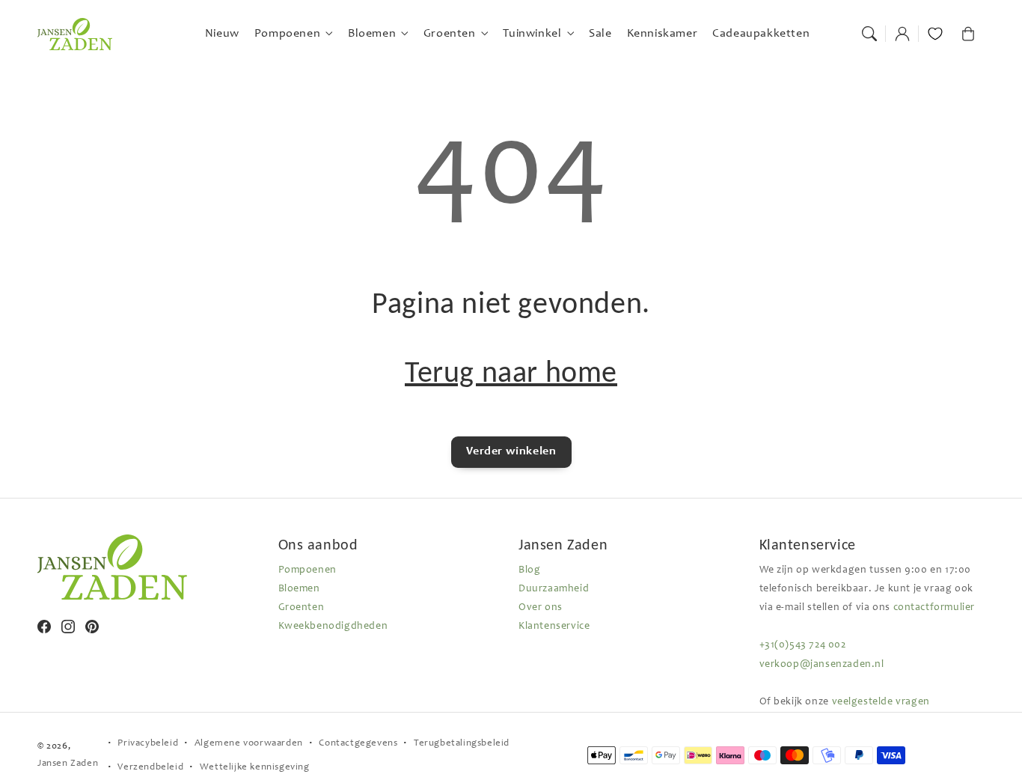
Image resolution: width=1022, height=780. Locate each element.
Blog (529, 570)
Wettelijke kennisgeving (255, 768)
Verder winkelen (511, 451)
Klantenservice (554, 626)
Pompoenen (307, 570)
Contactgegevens (358, 744)
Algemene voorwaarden (249, 744)
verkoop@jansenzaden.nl (821, 664)
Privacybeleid (147, 744)
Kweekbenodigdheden (333, 626)
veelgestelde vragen (881, 702)
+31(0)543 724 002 (802, 645)
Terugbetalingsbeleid (462, 744)
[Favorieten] (935, 33)
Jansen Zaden (67, 764)
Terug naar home (511, 371)
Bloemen (299, 589)
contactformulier (934, 608)
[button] (869, 33)
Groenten (301, 608)
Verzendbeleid (150, 768)
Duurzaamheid (553, 589)
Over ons (540, 608)
